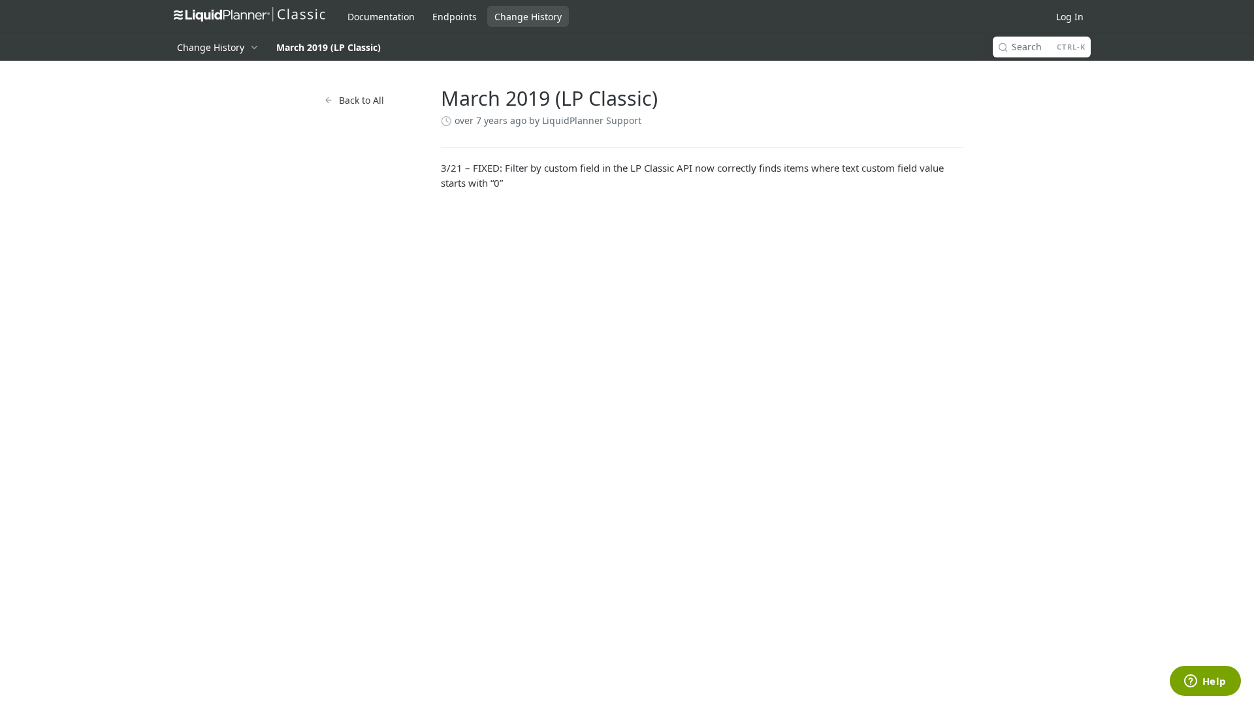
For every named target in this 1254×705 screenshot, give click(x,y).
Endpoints (454, 16)
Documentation (381, 16)
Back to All (361, 100)
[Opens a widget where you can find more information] (1205, 682)
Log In (1070, 16)
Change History (528, 16)
